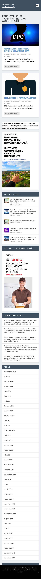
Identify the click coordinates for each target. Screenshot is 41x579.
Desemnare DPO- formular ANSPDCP (20, 98)
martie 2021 (8, 440)
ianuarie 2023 (8, 411)
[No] (38, 572)
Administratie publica (16, 205)
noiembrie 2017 (9, 558)
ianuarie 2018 (8, 548)
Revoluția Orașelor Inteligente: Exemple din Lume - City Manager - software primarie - (19, 357)
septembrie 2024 (10, 372)
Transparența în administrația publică (17, 324)
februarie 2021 (9, 445)
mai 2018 (7, 528)
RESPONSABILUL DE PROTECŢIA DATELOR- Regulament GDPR (17, 50)
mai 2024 (7, 377)
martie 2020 (8, 460)
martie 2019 (8, 494)
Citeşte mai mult (11, 66)
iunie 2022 (7, 421)
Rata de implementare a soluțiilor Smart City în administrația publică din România (22, 201)
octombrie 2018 (9, 509)
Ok (20, 575)
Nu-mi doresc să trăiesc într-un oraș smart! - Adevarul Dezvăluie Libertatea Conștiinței (19, 338)
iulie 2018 (7, 524)
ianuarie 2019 (8, 499)
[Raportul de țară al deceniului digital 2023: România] (6, 229)
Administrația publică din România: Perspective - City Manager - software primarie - (20, 347)
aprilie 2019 (8, 489)
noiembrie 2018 (9, 504)
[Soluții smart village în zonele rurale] (6, 221)
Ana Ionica (9, 54)
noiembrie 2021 (9, 430)
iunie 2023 (7, 396)
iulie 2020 (7, 455)
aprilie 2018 (8, 533)
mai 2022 (7, 426)
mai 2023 (7, 401)
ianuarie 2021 (8, 450)
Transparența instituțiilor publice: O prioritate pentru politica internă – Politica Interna (20, 321)
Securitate (23, 54)
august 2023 (8, 386)
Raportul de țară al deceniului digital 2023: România (23, 229)
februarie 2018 (9, 543)
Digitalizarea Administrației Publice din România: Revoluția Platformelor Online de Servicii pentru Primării (23, 211)
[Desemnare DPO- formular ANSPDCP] (20, 84)
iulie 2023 (7, 391)
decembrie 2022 (9, 416)
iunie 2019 (7, 479)
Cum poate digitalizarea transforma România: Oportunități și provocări (23, 238)
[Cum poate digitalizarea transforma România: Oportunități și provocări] (6, 238)
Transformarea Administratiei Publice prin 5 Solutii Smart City (20, 350)
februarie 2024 (9, 381)
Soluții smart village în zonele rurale (22, 221)
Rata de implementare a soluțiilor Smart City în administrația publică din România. (20, 330)
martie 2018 (8, 538)
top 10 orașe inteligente (12, 360)
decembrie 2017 (9, 553)
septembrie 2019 (10, 475)
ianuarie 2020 (8, 470)
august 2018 (8, 519)
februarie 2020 (9, 465)
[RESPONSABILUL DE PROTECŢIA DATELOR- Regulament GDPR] (20, 35)
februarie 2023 (9, 406)
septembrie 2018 (10, 514)
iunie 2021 (7, 435)
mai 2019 (7, 484)
